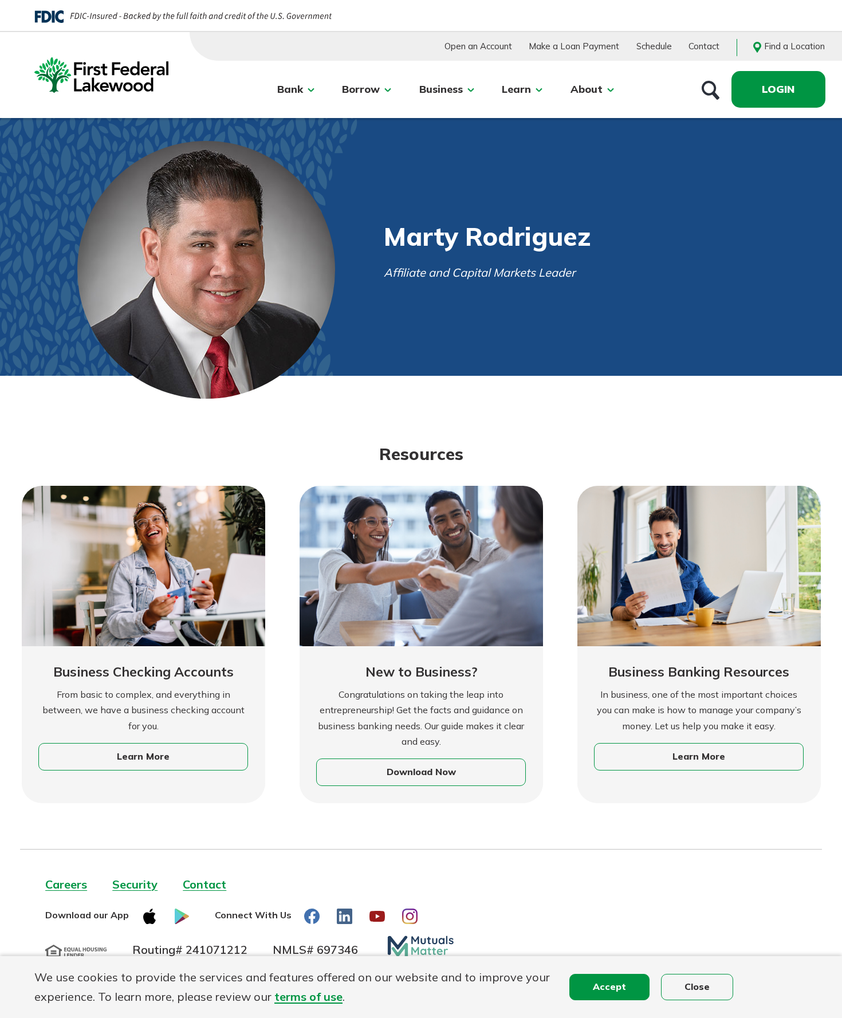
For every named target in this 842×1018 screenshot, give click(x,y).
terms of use (308, 996)
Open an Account (478, 46)
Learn (516, 89)
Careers (66, 884)
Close (697, 986)
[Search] (711, 89)
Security (135, 884)
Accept (609, 986)
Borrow (361, 89)
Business (441, 89)
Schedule (654, 46)
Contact (703, 46)
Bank (290, 89)
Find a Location (794, 46)
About (586, 89)
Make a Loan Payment (574, 46)
